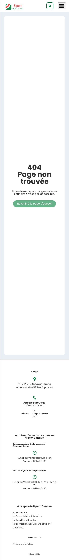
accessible (47, 194)
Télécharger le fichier (23, 544)
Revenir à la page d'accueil (34, 204)
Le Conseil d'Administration (27, 516)
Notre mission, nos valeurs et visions (32, 524)
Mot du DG (18, 528)
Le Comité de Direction (25, 520)
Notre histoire (20, 512)
